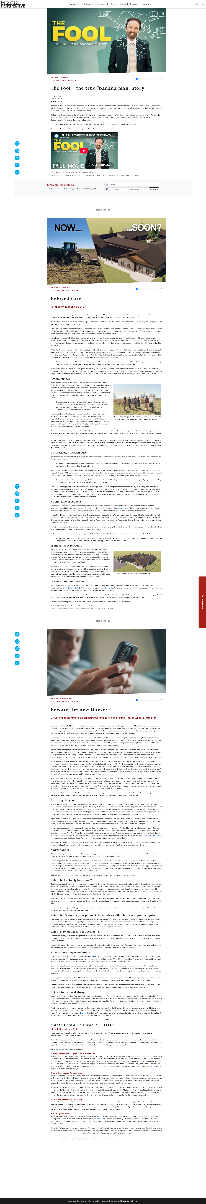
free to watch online (115, 175)
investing (87, 1139)
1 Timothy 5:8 (104, 588)
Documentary (58, 173)
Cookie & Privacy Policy (126, 1201)
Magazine (74, 3)
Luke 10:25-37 (73, 588)
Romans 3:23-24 (155, 835)
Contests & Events (129, 3)
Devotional (102, 3)
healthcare (84, 608)
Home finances (75, 1139)
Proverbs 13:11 (99, 1119)
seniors (109, 608)
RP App (91, 606)
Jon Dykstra (61, 77)
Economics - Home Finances (65, 1137)
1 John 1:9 (84, 1013)
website (121, 508)
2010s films (64, 175)
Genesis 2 (95, 956)
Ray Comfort (132, 175)
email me (152, 1066)
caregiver (63, 608)
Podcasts (88, 3)
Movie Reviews (73, 173)
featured (99, 175)
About (146, 3)
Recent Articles (78, 606)
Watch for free (90, 173)
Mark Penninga (62, 287)
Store (114, 3)
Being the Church (60, 606)
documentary (76, 175)
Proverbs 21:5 (87, 1121)
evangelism (89, 175)
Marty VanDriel (62, 698)
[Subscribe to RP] (17, 172)
